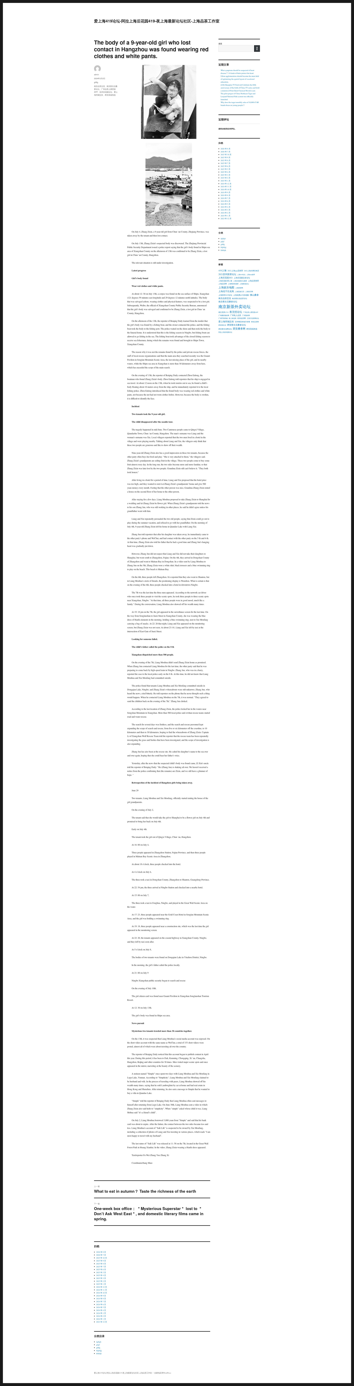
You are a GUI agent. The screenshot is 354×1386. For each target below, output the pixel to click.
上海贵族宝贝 (239, 292)
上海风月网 (249, 292)
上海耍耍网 (239, 288)
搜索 (220, 43)
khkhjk (99, 1353)
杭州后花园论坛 (106, 92)
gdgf (98, 1344)
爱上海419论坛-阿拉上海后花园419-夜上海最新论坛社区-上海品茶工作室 (156, 21)
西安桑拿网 (239, 328)
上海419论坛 (241, 274)
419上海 (222, 270)
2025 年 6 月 (101, 1269)
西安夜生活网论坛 (225, 329)
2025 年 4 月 (101, 1275)
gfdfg (96, 82)
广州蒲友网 (246, 315)
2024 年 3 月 (101, 1313)
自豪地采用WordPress (162, 1373)
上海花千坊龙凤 (226, 291)
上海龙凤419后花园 (241, 295)
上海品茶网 (222, 284)
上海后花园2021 (225, 277)
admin (96, 74)
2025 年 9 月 (101, 1260)
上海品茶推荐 (253, 281)
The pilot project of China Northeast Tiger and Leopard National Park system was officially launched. (238, 96)
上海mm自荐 (251, 274)
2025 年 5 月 (101, 1272)
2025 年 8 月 (101, 1263)
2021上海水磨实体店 (251, 271)
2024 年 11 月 (101, 1290)
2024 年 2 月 (101, 1316)
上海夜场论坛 (244, 284)
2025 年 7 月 (101, 1266)
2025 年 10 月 (101, 1258)
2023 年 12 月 (101, 1322)
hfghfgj (99, 1350)
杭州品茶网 (241, 318)
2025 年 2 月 (101, 1281)
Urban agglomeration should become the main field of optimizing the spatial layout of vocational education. (240, 79)
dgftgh (98, 1342)
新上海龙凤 (232, 318)
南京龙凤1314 (223, 312)
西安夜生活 (222, 325)
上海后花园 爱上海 (225, 281)
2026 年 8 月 (101, 1252)
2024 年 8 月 (101, 1298)
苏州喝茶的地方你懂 (242, 322)
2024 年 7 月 (101, 1301)
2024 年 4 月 (101, 1310)
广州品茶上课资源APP (250, 312)
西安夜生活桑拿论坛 (236, 325)
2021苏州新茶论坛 (227, 274)
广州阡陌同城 (223, 318)
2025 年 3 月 (101, 1278)
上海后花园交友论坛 (242, 277)
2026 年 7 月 (101, 1255)
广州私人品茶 (235, 315)
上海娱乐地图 (226, 287)
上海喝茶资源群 (233, 284)
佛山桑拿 (254, 294)
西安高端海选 (110, 95)
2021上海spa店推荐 (235, 270)
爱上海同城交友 (226, 321)
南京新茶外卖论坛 (234, 306)
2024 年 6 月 (101, 1304)
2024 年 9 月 (101, 1295)
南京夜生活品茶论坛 (239, 298)
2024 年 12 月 (101, 1287)
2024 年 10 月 (101, 1292)
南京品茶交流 (99, 86)
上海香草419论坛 (225, 295)
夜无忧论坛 (236, 311)
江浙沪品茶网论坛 (253, 318)
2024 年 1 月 (101, 1319)
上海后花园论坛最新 (240, 281)
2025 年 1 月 (101, 1284)
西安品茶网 (255, 322)
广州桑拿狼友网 (223, 315)
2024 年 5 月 (101, 1307)
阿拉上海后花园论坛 (225, 332)
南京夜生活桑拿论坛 (227, 301)
